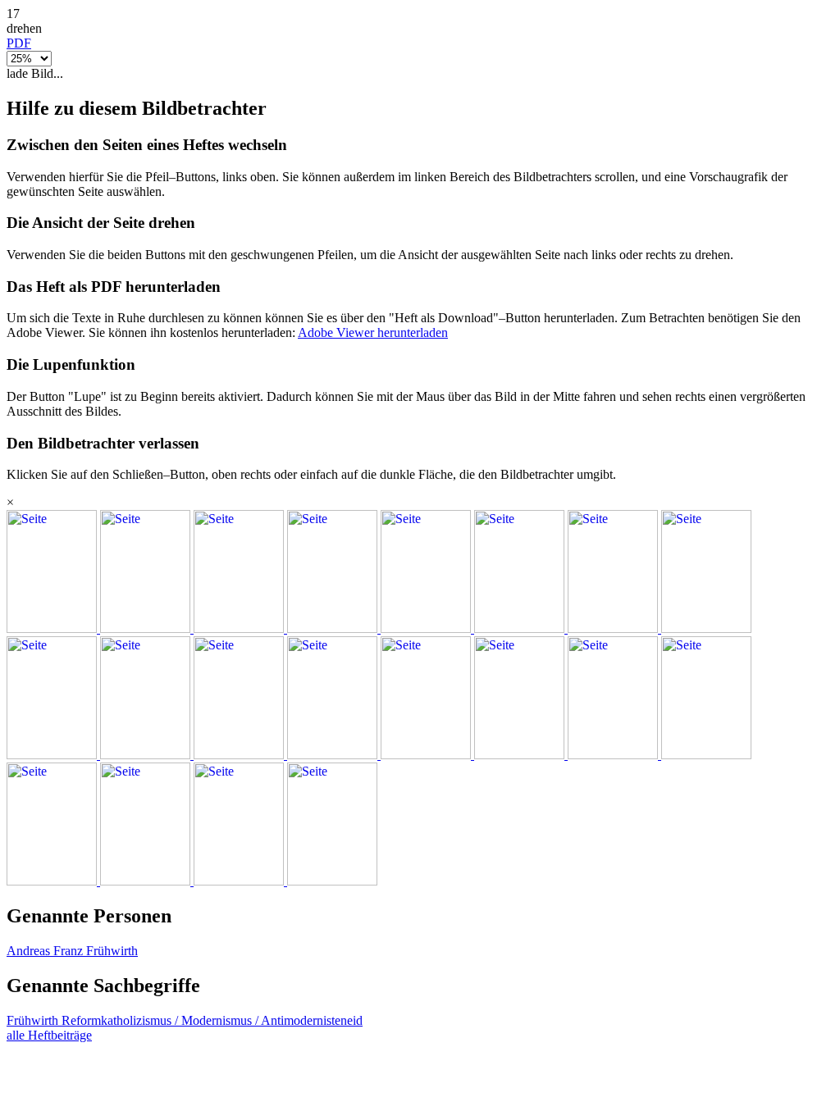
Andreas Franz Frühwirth (72, 951)
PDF (19, 43)
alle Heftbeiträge (49, 1035)
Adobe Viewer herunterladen (373, 332)
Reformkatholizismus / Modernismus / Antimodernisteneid (212, 1020)
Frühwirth (34, 1020)
